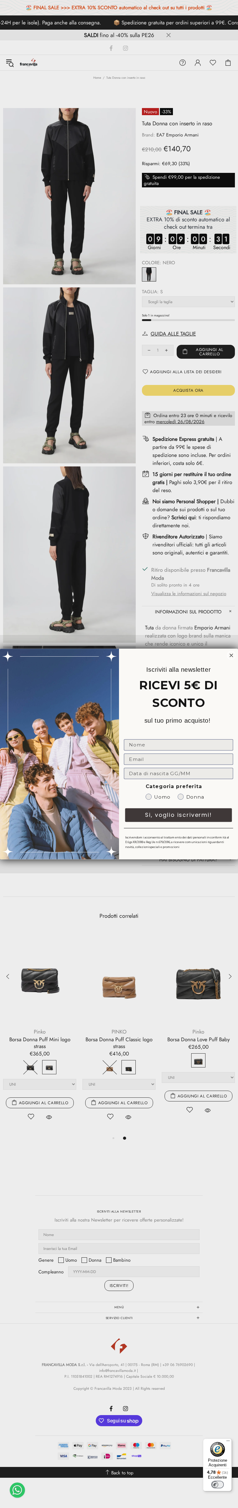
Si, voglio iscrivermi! (178, 815)
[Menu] (228, 1442)
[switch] (217, 1484)
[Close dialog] (231, 655)
